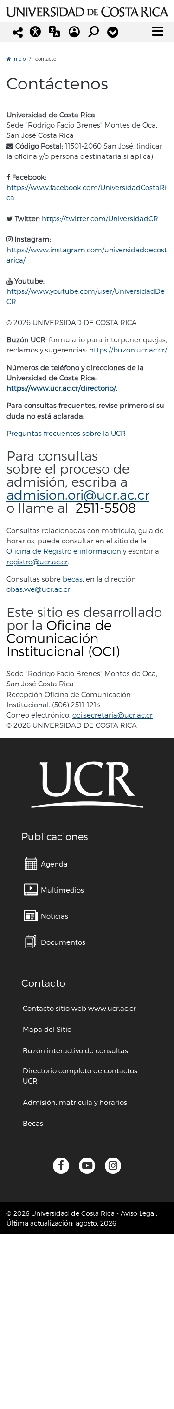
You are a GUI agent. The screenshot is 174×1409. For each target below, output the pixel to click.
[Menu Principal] (157, 31)
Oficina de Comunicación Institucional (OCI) (63, 637)
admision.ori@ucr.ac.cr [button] (77, 494)
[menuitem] (46, 863)
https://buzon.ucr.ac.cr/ (128, 349)
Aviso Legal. (139, 1213)
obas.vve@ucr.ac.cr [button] (38, 589)
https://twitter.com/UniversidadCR (100, 218)
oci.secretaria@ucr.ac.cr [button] (112, 715)
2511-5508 (106, 507)
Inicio (18, 58)
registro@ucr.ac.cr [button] (37, 561)
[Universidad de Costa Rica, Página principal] (87, 10)
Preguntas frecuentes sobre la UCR (66, 433)
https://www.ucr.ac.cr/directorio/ (61, 388)
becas (73, 579)
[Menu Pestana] (112, 32)
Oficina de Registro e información (63, 551)
